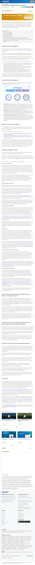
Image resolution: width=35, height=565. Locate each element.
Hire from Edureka (20, 517)
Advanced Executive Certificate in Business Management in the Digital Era (15, 389)
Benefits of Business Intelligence (8, 35)
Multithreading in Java (29, 545)
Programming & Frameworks (14, 484)
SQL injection (22, 541)
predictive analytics (25, 63)
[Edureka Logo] (5, 492)
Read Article (4, 442)
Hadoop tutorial (4, 544)
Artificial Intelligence (5, 476)
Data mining (10, 110)
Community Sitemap (4, 523)
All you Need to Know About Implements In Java (18, 549)
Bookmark (31, 11)
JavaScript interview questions (10, 537)
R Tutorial (30, 546)
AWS (10, 476)
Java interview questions (27, 536)
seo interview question (14, 486)
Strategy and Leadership (28, 486)
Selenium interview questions (11, 536)
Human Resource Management (26, 480)
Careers (19, 512)
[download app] (21, 521)
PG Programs (10, 530)
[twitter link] (28, 555)
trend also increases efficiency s (21, 244)
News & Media (4, 513)
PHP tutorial (3, 537)
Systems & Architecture (14, 488)
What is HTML (21, 536)
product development (18, 53)
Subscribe (32, 1)
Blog (2, 517)
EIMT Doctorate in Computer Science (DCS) (24, 508)
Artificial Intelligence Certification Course (7, 501)
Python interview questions (22, 545)
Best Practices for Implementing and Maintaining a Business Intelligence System (15, 37)
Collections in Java (22, 544)
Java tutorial (17, 536)
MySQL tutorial (21, 540)
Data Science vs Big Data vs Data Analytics (12, 546)
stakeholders (17, 303)
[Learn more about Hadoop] (17, 17)
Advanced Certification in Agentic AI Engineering (8, 496)
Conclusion (4, 41)
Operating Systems (19, 482)
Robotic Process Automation (6, 486)
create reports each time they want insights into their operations (17, 217)
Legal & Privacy (10, 557)
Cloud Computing (29, 476)
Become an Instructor (21, 513)
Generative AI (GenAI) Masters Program (23, 496)
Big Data (13, 476)
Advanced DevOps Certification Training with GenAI (9, 497)
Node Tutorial (17, 544)
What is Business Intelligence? (7, 32)
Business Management (22, 476)
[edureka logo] (15, 1)
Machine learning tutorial (27, 540)
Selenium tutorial (4, 536)
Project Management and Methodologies (25, 484)
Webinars (3, 524)
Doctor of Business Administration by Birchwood (24, 500)
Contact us (3, 516)
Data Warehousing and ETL (16, 478)
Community (3, 519)
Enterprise (9, 480)
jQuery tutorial (9, 540)
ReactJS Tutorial (4, 546)
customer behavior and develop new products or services (23, 196)
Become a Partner (20, 516)
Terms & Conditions (4, 557)
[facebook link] (26, 555)
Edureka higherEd (8, 10)
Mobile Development (12, 482)
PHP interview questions (22, 537)
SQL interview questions (15, 540)
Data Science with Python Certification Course (8, 500)
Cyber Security (4, 478)
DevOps (26, 478)
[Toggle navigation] (1, 2)
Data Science (9, 478)
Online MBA (3, 532)
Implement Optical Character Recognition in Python (7, 549)
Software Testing (21, 486)
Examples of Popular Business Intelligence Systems (10, 40)
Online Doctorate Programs (19, 530)
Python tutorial (4, 541)
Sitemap (3, 520)
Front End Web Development (16, 480)
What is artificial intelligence (10, 544)
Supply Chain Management (6, 488)
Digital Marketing (4, 480)
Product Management (5, 484)
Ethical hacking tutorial (17, 541)
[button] (17, 427)
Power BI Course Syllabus (11, 406)
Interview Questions (5, 482)
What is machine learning (10, 541)
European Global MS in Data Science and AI (24, 507)
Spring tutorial (16, 537)
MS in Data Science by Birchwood (22, 503)
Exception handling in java (5, 545)
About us (3, 512)
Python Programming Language (14, 545)
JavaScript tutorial (4, 540)
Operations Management (26, 482)
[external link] (12, 10)
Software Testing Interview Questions (23, 546)
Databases (22, 478)
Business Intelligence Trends (7, 36)
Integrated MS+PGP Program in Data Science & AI (25, 501)
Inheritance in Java (29, 537)
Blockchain (16, 476)
